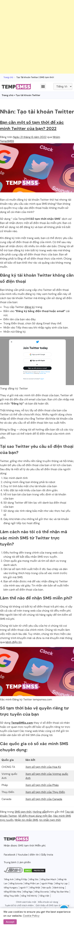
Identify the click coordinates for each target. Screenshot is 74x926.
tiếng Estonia (16, 883)
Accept (10, 921)
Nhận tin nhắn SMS (26, 820)
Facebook (9, 854)
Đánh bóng (58, 887)
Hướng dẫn (40, 812)
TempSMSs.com (22, 723)
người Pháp (47, 883)
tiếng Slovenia (42, 891)
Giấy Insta (47, 854)
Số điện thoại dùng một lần (35, 816)
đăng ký (30, 307)
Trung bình (10, 862)
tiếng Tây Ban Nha (59, 891)
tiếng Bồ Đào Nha (12, 891)
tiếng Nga (28, 891)
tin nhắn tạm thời (50, 820)
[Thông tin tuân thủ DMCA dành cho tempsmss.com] (13, 872)
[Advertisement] (37, 37)
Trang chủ (8, 77)
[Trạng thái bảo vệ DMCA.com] (34, 872)
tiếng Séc (34, 879)
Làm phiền (24, 862)
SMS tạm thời (23, 812)
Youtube (23, 854)
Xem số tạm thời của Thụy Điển (45, 792)
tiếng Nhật (35, 887)
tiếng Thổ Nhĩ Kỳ (29, 895)
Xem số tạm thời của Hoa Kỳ (43, 767)
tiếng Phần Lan (32, 883)
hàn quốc (46, 887)
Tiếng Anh (9, 879)
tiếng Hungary (11, 887)
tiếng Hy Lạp (61, 883)
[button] (43, 86)
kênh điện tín (14, 642)
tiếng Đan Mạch (48, 879)
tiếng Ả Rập (21, 879)
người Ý (24, 887)
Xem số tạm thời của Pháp (42, 785)
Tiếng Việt (44, 895)
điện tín (34, 854)
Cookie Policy (31, 915)
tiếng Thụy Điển (11, 895)
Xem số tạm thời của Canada (43, 799)
